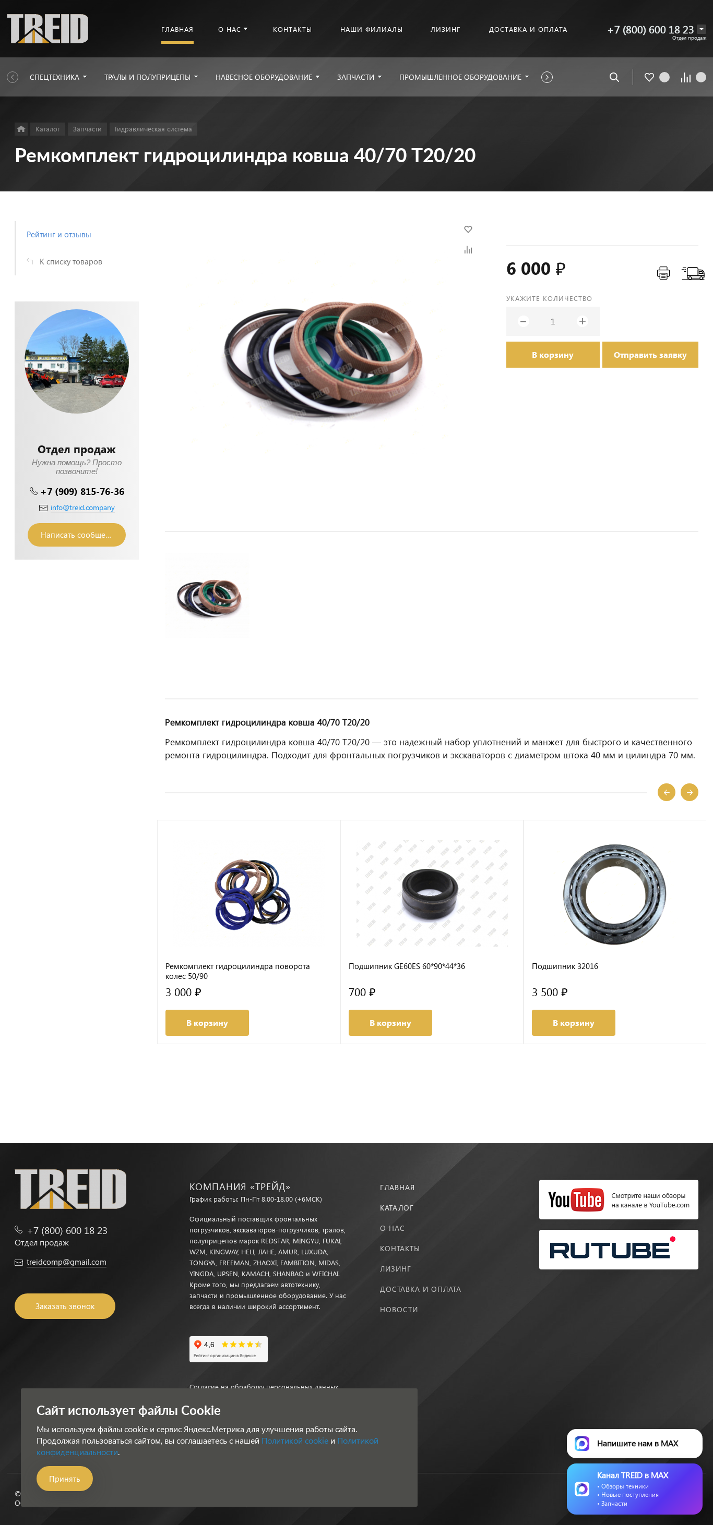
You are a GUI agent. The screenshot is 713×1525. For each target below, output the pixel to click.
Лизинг (395, 1269)
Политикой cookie (295, 1440)
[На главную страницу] (47, 27)
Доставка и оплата (420, 1289)
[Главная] (21, 129)
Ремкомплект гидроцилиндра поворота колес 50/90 (237, 971)
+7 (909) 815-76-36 (82, 491)
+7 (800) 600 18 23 (650, 28)
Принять (64, 1478)
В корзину (553, 354)
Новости (399, 1309)
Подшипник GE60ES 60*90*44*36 (407, 966)
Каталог (397, 1208)
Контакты (400, 1248)
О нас (392, 1228)
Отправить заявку (650, 354)
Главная (397, 1187)
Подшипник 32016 (565, 966)
